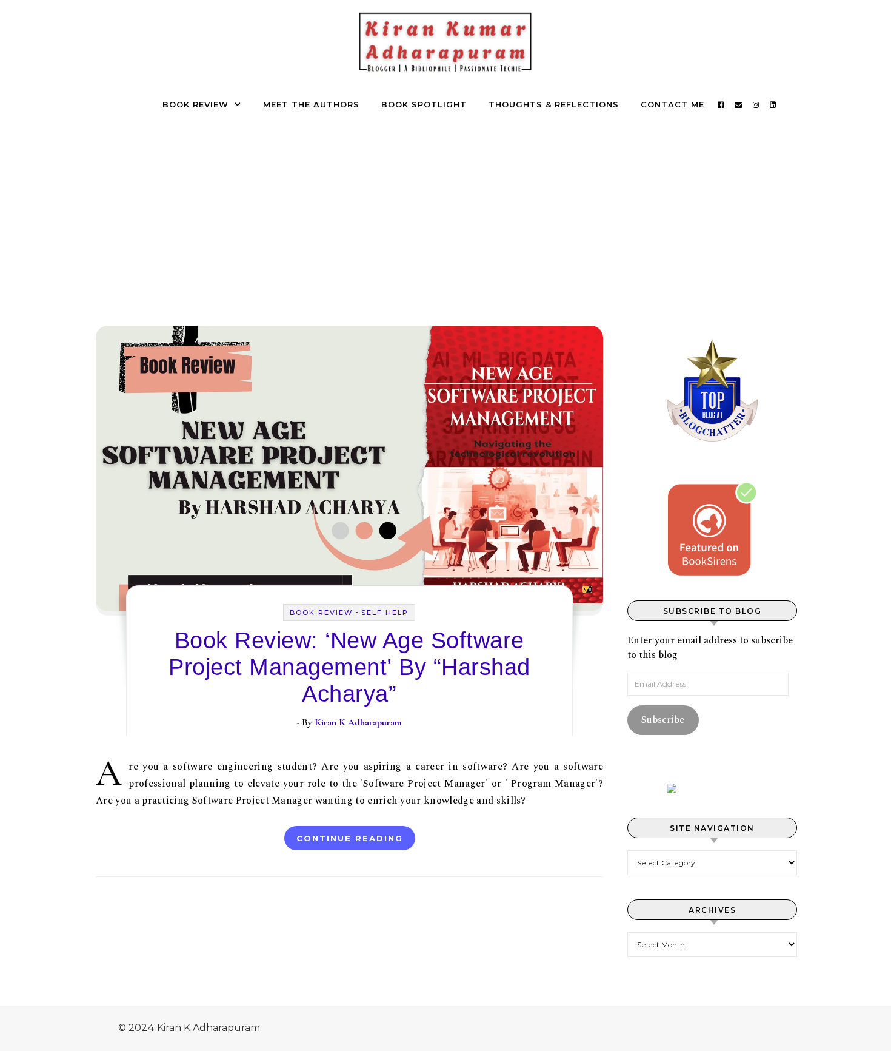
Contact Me (672, 104)
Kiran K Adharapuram (358, 722)
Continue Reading (349, 838)
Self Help (385, 612)
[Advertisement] (445, 209)
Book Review (195, 104)
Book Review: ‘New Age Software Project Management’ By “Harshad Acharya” (349, 667)
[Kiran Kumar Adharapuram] (445, 46)
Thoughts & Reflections (554, 104)
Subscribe (662, 720)
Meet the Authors (311, 104)
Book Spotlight (424, 104)
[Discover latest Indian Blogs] (712, 788)
